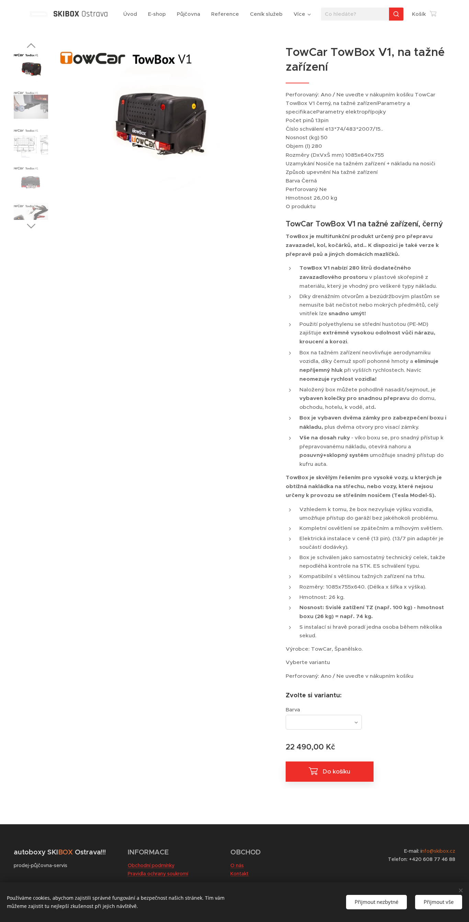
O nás (237, 865)
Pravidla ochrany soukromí (158, 874)
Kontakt (239, 874)
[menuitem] (132, 14)
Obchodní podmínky (151, 865)
